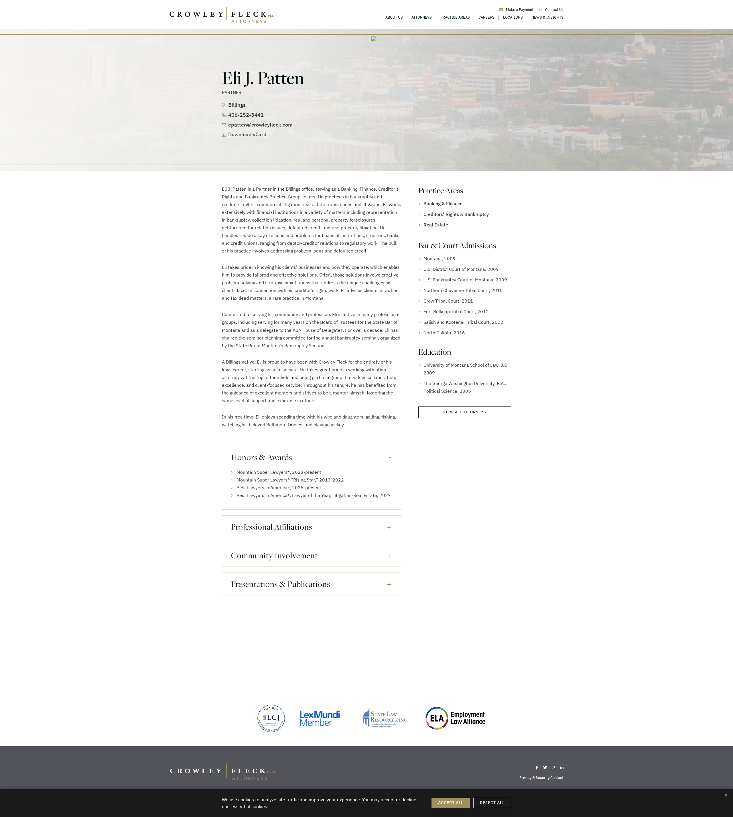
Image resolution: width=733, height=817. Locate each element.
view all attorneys (464, 412)
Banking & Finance (442, 203)
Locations (513, 17)
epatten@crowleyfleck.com (260, 124)
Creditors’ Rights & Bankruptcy (456, 214)
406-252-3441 (246, 115)
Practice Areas (455, 17)
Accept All (450, 802)
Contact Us (554, 9)
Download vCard (247, 134)
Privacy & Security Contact (541, 777)
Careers (486, 17)
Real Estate (435, 225)
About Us (394, 17)
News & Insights (547, 17)
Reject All (492, 802)
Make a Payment (519, 9)
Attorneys (421, 17)
